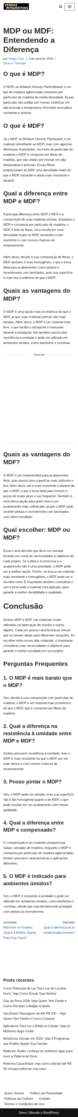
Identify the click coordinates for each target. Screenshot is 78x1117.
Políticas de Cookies (18, 1098)
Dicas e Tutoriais (14, 63)
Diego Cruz (16, 58)
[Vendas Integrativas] (16, 6)
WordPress (51, 1112)
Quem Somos (14, 1093)
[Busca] (60, 6)
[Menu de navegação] (70, 6)
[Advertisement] (39, 399)
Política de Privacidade (46, 1093)
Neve (23, 1112)
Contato (44, 1098)
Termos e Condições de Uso (24, 1104)
